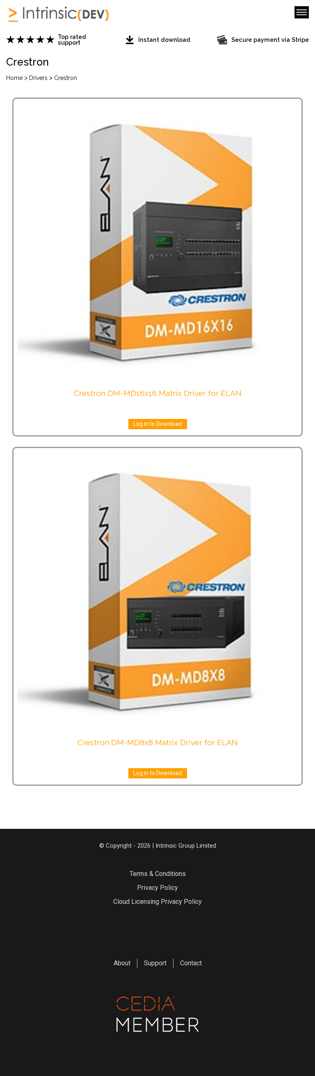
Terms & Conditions (158, 874)
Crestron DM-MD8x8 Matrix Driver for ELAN (158, 742)
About (122, 963)
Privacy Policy (157, 888)
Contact (191, 963)
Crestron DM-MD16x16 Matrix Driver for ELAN (158, 393)
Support (155, 963)
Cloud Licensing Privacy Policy (157, 901)
